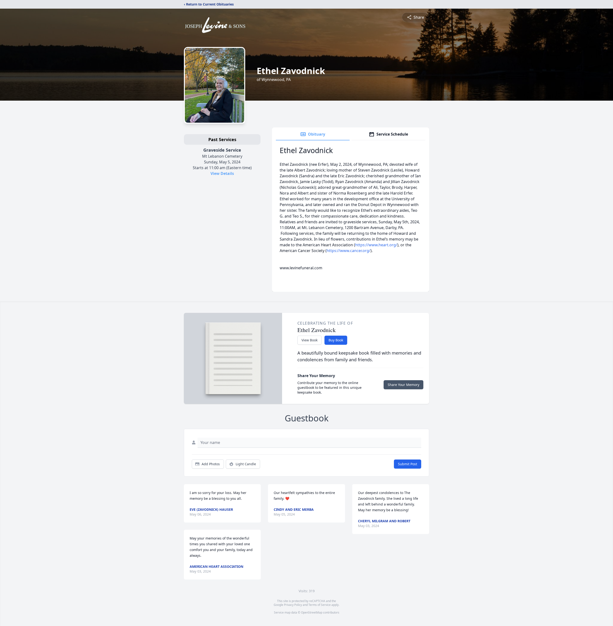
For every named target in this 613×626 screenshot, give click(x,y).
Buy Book (336, 340)
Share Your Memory (403, 384)
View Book (309, 340)
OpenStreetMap (311, 612)
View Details (222, 173)
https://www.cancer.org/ (348, 250)
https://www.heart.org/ (376, 244)
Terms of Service (319, 605)
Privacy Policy (293, 605)
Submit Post (407, 464)
